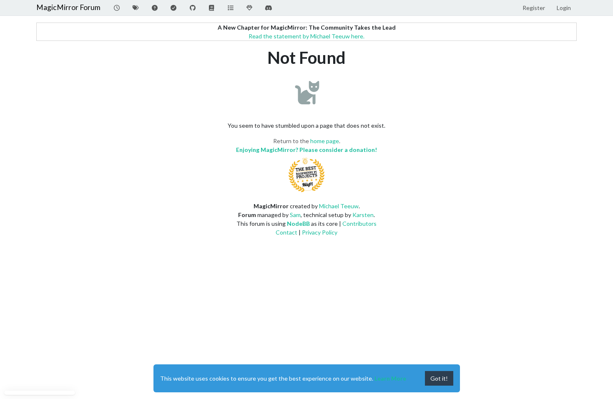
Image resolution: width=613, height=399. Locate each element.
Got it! (439, 378)
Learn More (390, 378)
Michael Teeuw (339, 206)
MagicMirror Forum (68, 7)
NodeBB (298, 223)
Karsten (363, 214)
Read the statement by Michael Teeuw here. (306, 36)
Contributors (359, 223)
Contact (286, 232)
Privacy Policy (319, 232)
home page (324, 140)
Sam (295, 214)
